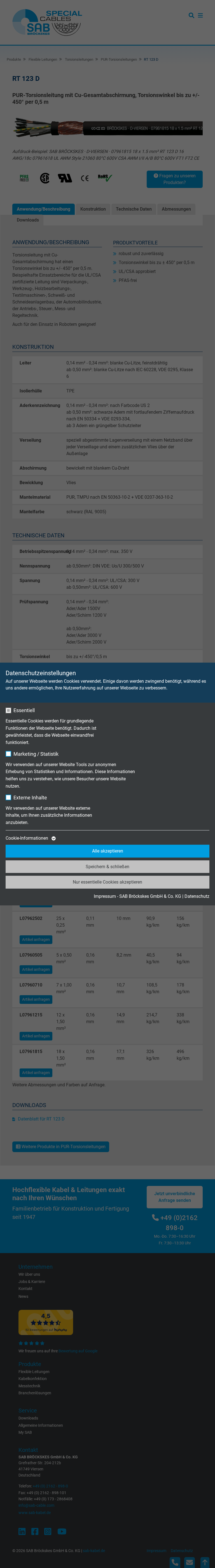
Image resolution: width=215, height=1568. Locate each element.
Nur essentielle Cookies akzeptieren (107, 882)
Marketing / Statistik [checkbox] (36, 754)
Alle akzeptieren (107, 851)
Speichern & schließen (107, 866)
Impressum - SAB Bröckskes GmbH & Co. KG (137, 896)
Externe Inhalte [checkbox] (30, 798)
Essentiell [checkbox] (24, 710)
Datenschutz (196, 896)
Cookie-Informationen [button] (27, 838)
